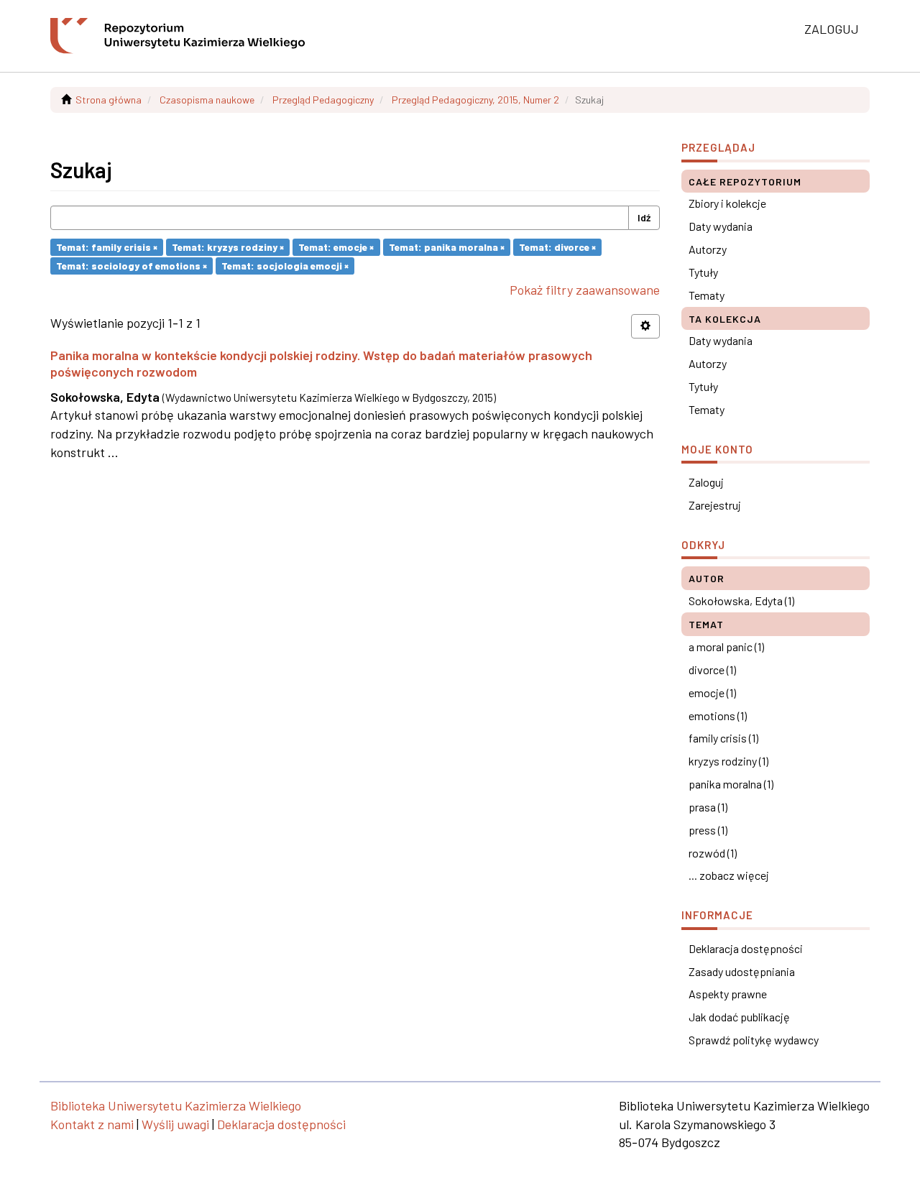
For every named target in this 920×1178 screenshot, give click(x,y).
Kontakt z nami (92, 1124)
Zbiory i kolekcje (727, 203)
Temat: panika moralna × (447, 247)
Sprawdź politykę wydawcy (754, 1039)
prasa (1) (708, 807)
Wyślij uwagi (175, 1124)
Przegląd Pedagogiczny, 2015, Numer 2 (475, 99)
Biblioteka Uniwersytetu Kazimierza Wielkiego (175, 1105)
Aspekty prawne (728, 993)
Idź (644, 217)
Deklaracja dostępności (746, 948)
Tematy (706, 295)
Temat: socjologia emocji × (285, 265)
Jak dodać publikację (739, 1016)
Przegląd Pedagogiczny (323, 99)
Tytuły (703, 272)
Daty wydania (721, 226)
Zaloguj (706, 482)
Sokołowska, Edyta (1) (741, 600)
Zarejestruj (715, 505)
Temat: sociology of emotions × (131, 265)
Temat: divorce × (557, 247)
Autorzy (708, 249)
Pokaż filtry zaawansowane (585, 290)
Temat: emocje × (336, 247)
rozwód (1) (713, 853)
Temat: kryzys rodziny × (228, 247)
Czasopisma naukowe (207, 99)
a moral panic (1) (726, 646)
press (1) (708, 830)
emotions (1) (718, 715)
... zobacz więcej (729, 875)
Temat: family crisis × (106, 247)
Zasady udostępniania (742, 971)
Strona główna (108, 99)
